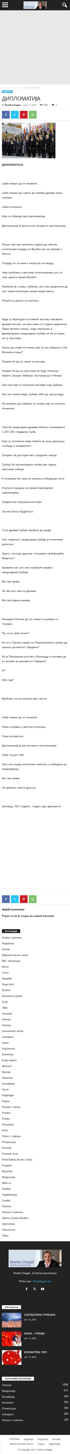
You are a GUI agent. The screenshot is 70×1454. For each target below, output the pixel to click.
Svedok (6, 1200)
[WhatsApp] (33, 115)
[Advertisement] (35, 47)
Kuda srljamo (9, 1060)
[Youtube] (43, 1289)
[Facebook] (6, 115)
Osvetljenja (8, 1083)
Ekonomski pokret (12, 996)
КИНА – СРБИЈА (34, 1333)
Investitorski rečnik (12, 1031)
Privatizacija (9, 1142)
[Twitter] (15, 115)
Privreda (6, 1147)
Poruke (6, 1118)
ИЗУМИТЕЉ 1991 (35, 1352)
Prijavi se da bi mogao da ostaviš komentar (28, 916)
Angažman (8, 943)
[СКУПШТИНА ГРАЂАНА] (11, 1320)
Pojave (6, 1101)
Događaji (7, 978)
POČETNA (14, 1439)
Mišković (7, 1066)
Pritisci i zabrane (11, 1136)
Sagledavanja (9, 1194)
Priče (5, 1130)
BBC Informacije (11, 961)
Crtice (5, 972)
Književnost (8, 1048)
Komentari (7, 1054)
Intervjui (6, 1019)
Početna (6, 87)
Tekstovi (17, 87)
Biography (43, 1439)
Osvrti (5, 1089)
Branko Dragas (13, 104)
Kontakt (56, 1439)
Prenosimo (8, 1124)
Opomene (7, 1077)
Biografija (28, 1439)
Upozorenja (8, 1223)
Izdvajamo (8, 1036)
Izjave (5, 1042)
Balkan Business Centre (21, 1443)
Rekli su (6, 1183)
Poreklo (6, 1112)
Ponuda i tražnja (11, 1107)
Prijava (41, 1443)
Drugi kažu (8, 984)
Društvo (6, 990)
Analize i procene (11, 937)
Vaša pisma (8, 1229)
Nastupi (6, 1072)
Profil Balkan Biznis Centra (17, 1159)
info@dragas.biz (42, 1281)
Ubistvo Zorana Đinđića (15, 1218)
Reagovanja (8, 1177)
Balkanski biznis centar (15, 955)
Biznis (5, 966)
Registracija (54, 1443)
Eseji (5, 1001)
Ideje (4, 1007)
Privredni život (10, 1153)
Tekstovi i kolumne (12, 1212)
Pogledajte (8, 1095)
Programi (7, 1165)
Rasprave (7, 1171)
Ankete (6, 949)
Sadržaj (6, 1188)
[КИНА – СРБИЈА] (11, 1339)
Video (5, 1235)
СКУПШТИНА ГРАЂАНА (39, 1315)
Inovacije (7, 1013)
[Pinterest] (24, 115)
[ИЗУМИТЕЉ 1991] (11, 1357)
